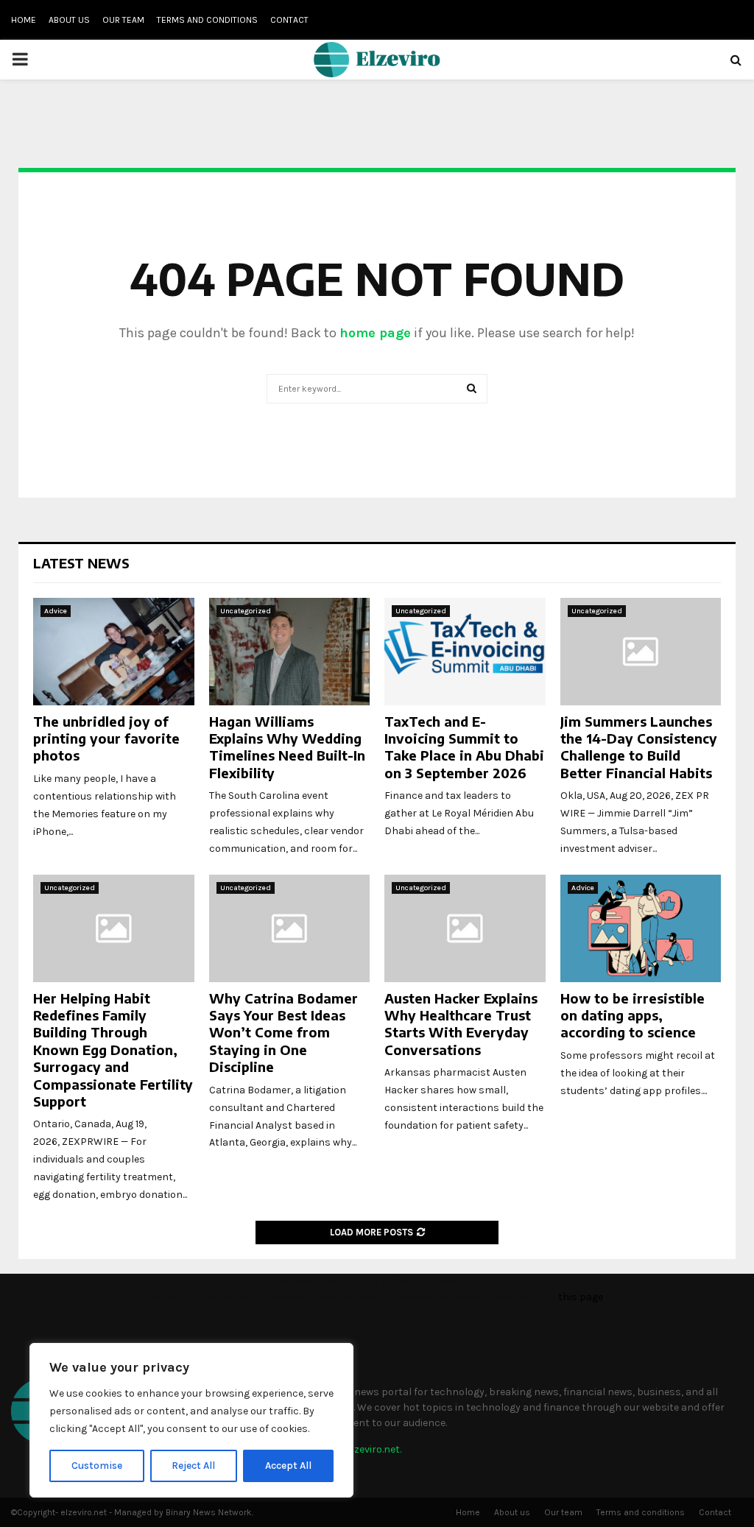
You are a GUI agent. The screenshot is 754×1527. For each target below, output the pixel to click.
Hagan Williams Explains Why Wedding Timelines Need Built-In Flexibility (287, 747)
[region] (191, 1420)
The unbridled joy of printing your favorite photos (106, 738)
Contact (289, 20)
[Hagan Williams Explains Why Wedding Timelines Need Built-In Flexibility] (289, 651)
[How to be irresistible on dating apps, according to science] (641, 928)
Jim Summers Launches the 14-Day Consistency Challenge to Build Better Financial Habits (638, 747)
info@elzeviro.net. (359, 1449)
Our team (123, 20)
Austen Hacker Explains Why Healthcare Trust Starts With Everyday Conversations (461, 1024)
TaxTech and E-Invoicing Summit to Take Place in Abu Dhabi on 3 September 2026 (464, 747)
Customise (96, 1465)
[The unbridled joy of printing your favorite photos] (113, 651)
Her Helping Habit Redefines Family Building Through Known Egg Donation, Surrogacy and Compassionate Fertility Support (113, 1050)
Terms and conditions (207, 20)
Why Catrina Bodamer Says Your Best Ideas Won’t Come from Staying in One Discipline (283, 1033)
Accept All (288, 1465)
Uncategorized (245, 611)
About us (69, 20)
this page (580, 1297)
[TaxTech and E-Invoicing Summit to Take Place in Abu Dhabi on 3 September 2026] (465, 651)
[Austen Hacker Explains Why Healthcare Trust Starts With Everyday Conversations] (465, 928)
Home (23, 20)
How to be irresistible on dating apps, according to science (632, 1015)
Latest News (81, 562)
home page (375, 333)
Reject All (193, 1465)
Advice (55, 611)
